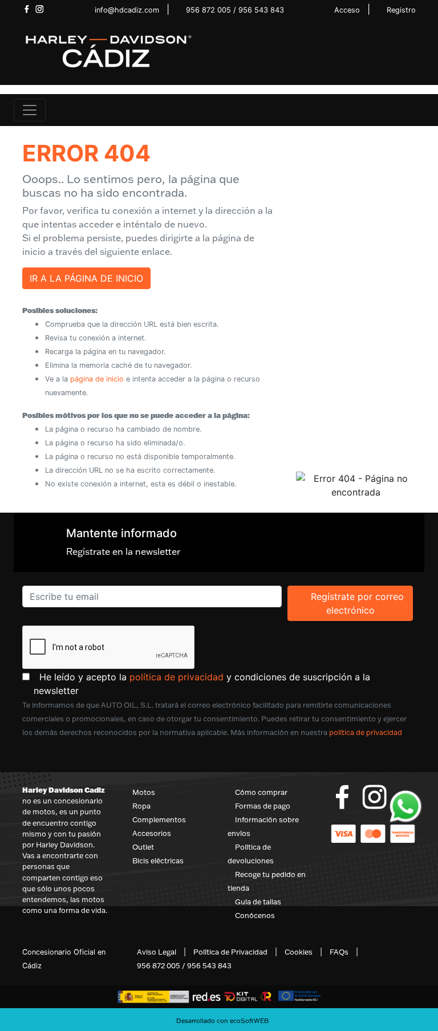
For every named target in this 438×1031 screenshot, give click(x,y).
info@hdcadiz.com (127, 10)
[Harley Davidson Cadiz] (107, 50)
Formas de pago (262, 805)
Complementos (159, 819)
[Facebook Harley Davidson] (26, 9)
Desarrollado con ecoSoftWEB (222, 1021)
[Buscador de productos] (401, 110)
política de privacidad (176, 677)
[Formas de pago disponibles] (373, 832)
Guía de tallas (258, 901)
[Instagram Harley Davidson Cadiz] (39, 9)
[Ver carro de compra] (419, 110)
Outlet (143, 846)
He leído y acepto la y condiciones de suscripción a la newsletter (225, 683)
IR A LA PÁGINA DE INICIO (86, 278)
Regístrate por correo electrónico (361, 603)
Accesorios (151, 833)
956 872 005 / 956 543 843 (235, 10)
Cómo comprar (261, 792)
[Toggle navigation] (30, 110)
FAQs (339, 951)
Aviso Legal (156, 951)
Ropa (141, 805)
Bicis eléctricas (158, 860)
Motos (143, 792)
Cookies (299, 951)
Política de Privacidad (230, 951)
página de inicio (97, 379)
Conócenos (255, 915)
